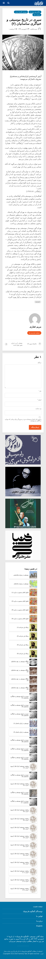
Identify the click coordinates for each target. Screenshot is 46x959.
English (39, 926)
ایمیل (39, 400)
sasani (37, 302)
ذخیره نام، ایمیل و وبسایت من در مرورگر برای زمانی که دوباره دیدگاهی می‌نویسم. (23, 420)
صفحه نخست (37, 906)
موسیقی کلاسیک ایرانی (21, 12)
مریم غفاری (34, 29)
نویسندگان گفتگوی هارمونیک (32, 911)
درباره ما (39, 921)
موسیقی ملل (37, 14)
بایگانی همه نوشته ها (35, 12)
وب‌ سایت (38, 408)
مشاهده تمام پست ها (34, 333)
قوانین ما (39, 916)
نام (40, 391)
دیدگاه (39, 362)
